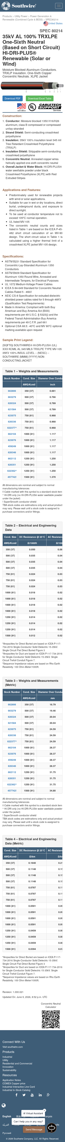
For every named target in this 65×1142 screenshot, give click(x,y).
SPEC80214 (52, 19)
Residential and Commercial (17, 1063)
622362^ (12, 470)
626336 (12, 421)
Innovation (8, 1066)
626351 (12, 464)
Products (7, 16)
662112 (12, 458)
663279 (12, 397)
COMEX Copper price (13, 1083)
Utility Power (21, 16)
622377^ (12, 427)
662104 (12, 433)
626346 (12, 452)
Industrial (7, 1056)
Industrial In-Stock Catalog (16, 1090)
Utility (5, 1060)
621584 (12, 409)
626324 (12, 403)
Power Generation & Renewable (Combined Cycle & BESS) (27, 17)
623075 (12, 415)
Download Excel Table (39, 98)
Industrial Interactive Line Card (18, 1086)
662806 (12, 390)
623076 (12, 440)
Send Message (34, 1129)
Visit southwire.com (12, 1046)
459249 (12, 446)
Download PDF (12, 98)
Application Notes (11, 1080)
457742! (12, 477)
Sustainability (9, 1070)
